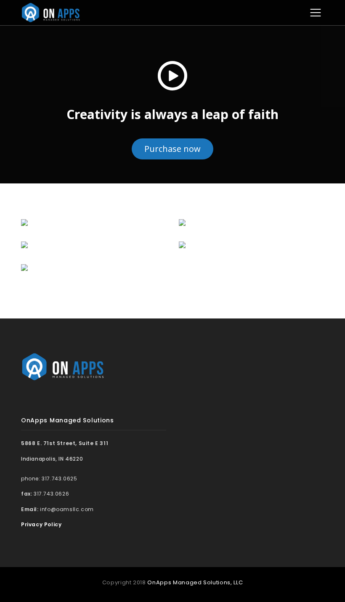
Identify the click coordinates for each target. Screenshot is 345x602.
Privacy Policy (41, 524)
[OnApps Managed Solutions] (51, 12)
